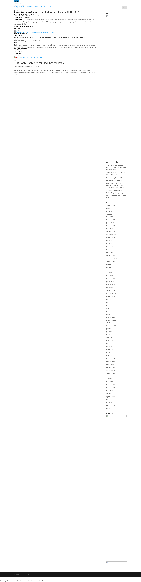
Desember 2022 (111, 317)
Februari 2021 (110, 358)
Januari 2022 (110, 346)
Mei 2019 (109, 402)
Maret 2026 (109, 217)
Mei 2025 (109, 243)
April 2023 (109, 308)
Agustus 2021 (110, 349)
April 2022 (109, 338)
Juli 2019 (108, 399)
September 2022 (111, 326)
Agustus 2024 (110, 261)
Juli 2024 (108, 264)
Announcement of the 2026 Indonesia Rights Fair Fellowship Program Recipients (116, 167)
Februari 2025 (110, 249)
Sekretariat (20, 66)
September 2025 (111, 234)
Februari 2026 (110, 220)
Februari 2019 (110, 405)
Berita (37, 66)
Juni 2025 (109, 240)
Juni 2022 (109, 332)
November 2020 (111, 364)
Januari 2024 (110, 282)
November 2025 (111, 229)
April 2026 (109, 214)
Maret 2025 (109, 246)
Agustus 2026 (110, 205)
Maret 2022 (109, 341)
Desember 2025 (111, 226)
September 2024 (111, 258)
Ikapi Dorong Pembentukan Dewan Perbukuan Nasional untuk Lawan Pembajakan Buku (116, 185)
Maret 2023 (109, 311)
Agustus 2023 (110, 296)
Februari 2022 (110, 344)
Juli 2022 (108, 329)
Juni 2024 (109, 267)
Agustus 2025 (110, 237)
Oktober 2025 (110, 232)
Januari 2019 (110, 408)
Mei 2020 (109, 376)
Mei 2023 (109, 305)
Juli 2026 (108, 208)
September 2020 (111, 370)
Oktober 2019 (110, 394)
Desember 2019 (111, 388)
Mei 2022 (109, 335)
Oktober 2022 (110, 323)
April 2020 (109, 379)
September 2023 (111, 293)
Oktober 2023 (110, 290)
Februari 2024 (110, 279)
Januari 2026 (110, 223)
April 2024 (109, 273)
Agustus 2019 (110, 397)
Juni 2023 (109, 302)
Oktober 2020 (110, 367)
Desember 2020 (111, 361)
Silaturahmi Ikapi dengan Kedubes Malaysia (39, 63)
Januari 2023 (110, 314)
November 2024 (111, 252)
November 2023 (111, 287)
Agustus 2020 (110, 373)
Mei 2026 (109, 211)
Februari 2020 (110, 385)
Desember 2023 (111, 285)
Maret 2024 (109, 276)
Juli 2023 (108, 299)
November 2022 (111, 320)
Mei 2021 (109, 352)
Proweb (51, 575)
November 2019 (111, 391)
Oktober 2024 (110, 255)
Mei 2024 (109, 270)
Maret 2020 (109, 382)
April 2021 (109, 355)
